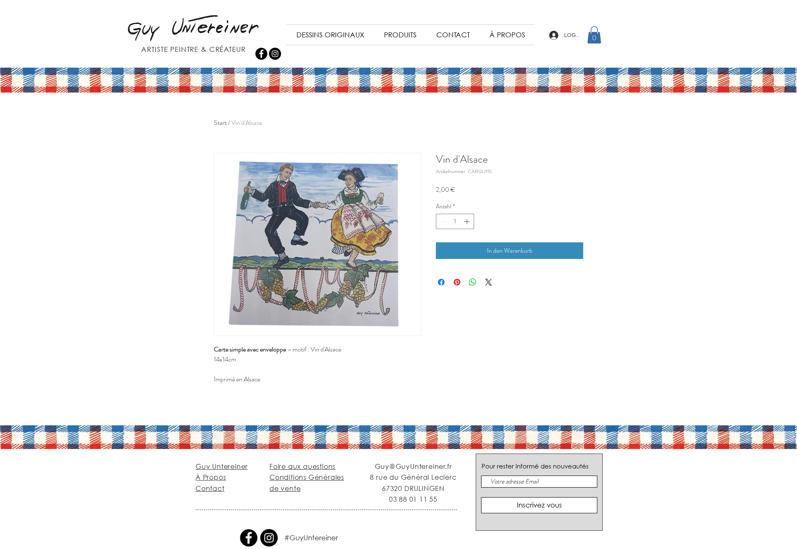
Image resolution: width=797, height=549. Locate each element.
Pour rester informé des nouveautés (535, 466)
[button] (594, 35)
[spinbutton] (454, 221)
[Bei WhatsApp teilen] (473, 282)
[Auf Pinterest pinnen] (457, 282)
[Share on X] (489, 282)
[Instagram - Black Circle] (275, 54)
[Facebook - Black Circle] (261, 54)
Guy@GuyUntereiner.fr (413, 466)
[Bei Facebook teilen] (441, 282)
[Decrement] (442, 221)
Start (220, 122)
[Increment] (467, 221)
